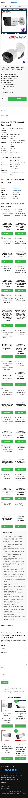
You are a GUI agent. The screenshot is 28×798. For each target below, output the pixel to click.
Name (3, 667)
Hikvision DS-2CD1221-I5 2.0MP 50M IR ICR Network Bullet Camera (13, 559)
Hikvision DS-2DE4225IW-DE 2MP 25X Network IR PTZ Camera (12, 555)
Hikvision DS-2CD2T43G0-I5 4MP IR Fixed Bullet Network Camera (14, 597)
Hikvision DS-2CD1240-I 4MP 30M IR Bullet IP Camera (14, 549)
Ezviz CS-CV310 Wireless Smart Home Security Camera (13, 583)
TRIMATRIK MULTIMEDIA (20, 793)
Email (3, 674)
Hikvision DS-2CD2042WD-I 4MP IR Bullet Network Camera (14, 607)
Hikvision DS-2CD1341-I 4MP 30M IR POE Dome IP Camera (13, 545)
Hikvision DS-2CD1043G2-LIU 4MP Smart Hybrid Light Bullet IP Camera (7, 718)
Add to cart (17, 98)
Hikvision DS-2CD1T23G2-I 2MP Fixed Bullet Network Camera (7, 747)
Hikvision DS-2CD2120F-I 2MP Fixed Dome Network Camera (14, 610)
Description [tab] (4, 111)
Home (2, 6)
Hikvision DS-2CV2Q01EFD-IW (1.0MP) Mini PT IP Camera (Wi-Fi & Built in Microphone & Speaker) (14, 579)
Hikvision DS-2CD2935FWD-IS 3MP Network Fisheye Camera (14, 587)
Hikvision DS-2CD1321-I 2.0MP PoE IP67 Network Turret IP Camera (13, 590)
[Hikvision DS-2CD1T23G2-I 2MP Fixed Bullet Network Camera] (7, 735)
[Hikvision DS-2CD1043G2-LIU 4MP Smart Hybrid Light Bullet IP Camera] (7, 706)
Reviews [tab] (4, 115)
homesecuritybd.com (7, 793)
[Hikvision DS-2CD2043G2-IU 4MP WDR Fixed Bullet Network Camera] (20, 735)
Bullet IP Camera (22, 6)
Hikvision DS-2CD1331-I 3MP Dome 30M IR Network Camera (13, 552)
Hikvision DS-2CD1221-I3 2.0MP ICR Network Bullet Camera (14, 593)
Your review (4, 652)
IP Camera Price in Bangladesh (11, 6)
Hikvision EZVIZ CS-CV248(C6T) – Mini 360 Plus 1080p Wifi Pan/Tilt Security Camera (13, 575)
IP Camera (13, 689)
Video (2, 155)
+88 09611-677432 (5, 788)
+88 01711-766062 (5, 786)
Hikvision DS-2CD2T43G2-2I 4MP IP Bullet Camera (21, 718)
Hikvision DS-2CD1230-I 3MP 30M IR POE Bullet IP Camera (13, 542)
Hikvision (15, 188)
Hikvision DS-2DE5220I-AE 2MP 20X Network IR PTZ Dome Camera (14, 613)
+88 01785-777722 (5, 785)
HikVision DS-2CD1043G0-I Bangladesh (14, 536)
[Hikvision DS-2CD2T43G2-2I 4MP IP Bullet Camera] (20, 706)
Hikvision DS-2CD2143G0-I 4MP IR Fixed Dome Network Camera (13, 600)
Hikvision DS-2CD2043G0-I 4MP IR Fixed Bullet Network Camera (13, 603)
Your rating (4, 645)
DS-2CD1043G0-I (17, 204)
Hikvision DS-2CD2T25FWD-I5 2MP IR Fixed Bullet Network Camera (14, 617)
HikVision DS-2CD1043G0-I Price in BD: (14, 538)
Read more (7, 233)
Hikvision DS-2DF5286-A (9, 619)
